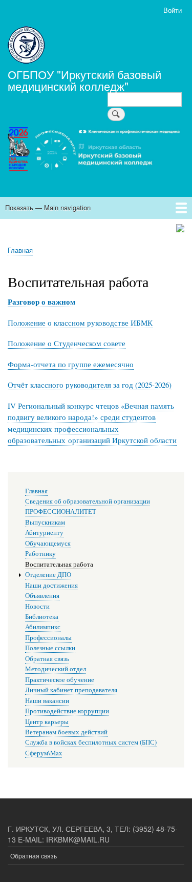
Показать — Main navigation (48, 207)
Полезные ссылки (50, 648)
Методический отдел (55, 669)
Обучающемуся (48, 543)
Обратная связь (47, 658)
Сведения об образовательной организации (87, 501)
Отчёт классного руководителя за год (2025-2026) (90, 384)
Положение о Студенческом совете (66, 343)
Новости (37, 606)
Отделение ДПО (48, 574)
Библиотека (41, 616)
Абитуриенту (44, 532)
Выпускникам (45, 522)
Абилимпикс (42, 627)
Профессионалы (48, 637)
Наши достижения (51, 585)
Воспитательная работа (59, 564)
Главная (20, 250)
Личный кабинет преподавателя (71, 690)
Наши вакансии (47, 700)
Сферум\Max (43, 753)
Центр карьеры (47, 721)
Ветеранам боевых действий (66, 732)
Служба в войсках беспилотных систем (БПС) (91, 742)
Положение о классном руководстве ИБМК (80, 322)
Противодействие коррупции (67, 711)
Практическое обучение (59, 679)
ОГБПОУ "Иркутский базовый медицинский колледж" (84, 79)
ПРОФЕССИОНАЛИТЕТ (60, 511)
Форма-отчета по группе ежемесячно (71, 364)
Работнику (40, 553)
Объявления (42, 595)
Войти (172, 10)
